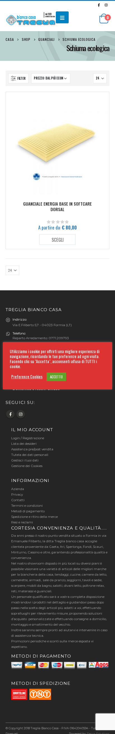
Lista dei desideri (24, 444)
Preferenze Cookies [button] (26, 376)
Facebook (10, 414)
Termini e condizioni (27, 506)
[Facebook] (98, 5)
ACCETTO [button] (56, 377)
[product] (57, 143)
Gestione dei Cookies (26, 466)
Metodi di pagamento (28, 511)
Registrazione (33, 438)
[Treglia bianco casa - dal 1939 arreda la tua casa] (31, 20)
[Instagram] (106, 5)
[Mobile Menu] (62, 17)
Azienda (17, 489)
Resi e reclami (22, 522)
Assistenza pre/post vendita (32, 449)
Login (15, 438)
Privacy (17, 494)
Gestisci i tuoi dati (25, 460)
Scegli (58, 239)
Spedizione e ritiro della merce (34, 517)
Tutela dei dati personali (29, 455)
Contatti (18, 500)
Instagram (20, 414)
